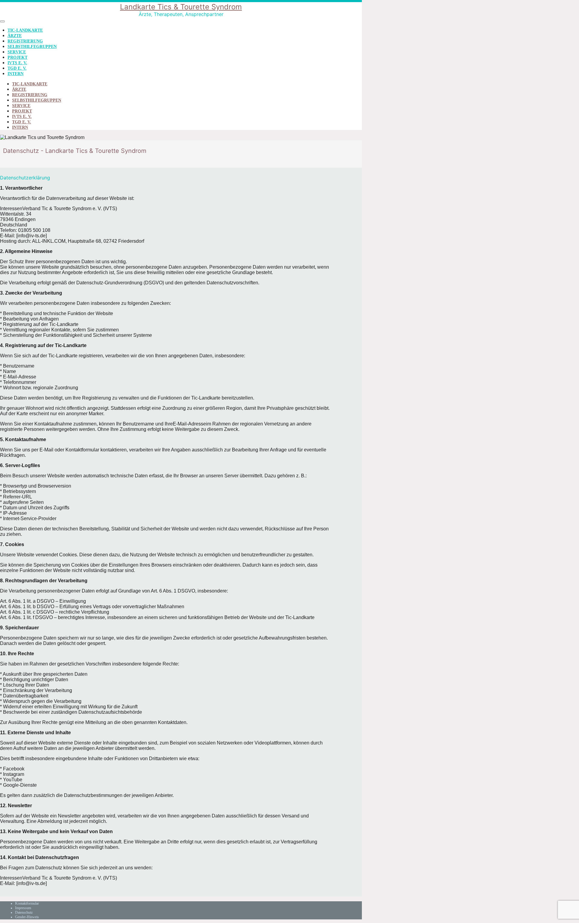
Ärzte (15, 35)
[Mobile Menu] (2, 21)
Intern (16, 73)
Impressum (23, 908)
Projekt (17, 57)
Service (17, 52)
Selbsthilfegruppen (32, 46)
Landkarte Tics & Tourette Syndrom (181, 6)
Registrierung (25, 41)
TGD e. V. (17, 68)
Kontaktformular (27, 903)
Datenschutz (24, 912)
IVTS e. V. (17, 63)
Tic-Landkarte (25, 30)
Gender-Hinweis (27, 917)
